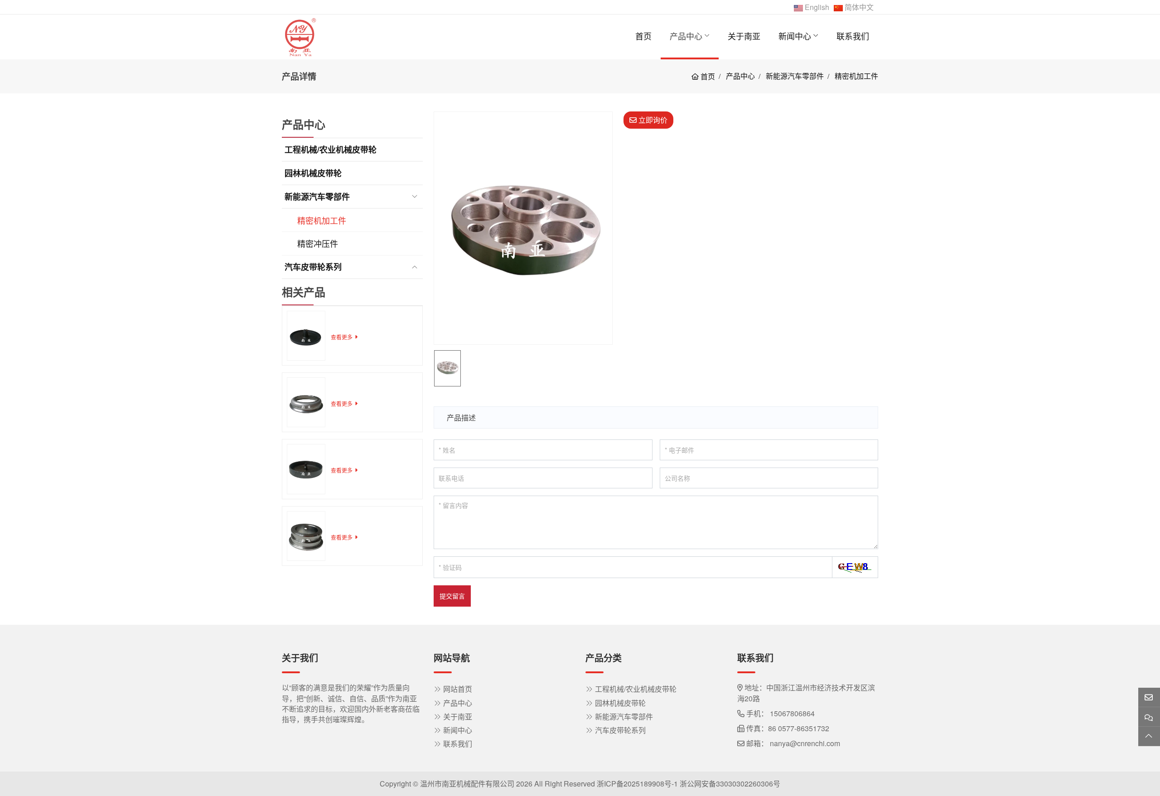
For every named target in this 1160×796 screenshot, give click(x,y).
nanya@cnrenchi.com (805, 743)
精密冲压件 (317, 243)
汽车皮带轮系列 (313, 267)
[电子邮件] (1149, 697)
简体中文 (859, 7)
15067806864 (792, 713)
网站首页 (457, 689)
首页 (643, 36)
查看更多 (342, 337)
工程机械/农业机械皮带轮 (331, 149)
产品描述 (461, 417)
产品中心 (686, 36)
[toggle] (414, 196)
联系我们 (852, 36)
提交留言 (452, 595)
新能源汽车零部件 (317, 197)
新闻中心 (794, 36)
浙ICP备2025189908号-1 (637, 783)
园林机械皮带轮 (313, 173)
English (817, 7)
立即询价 (652, 120)
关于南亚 (744, 36)
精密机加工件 (321, 220)
